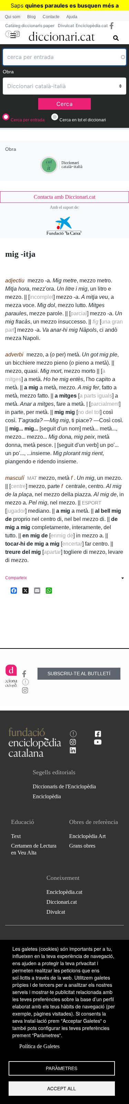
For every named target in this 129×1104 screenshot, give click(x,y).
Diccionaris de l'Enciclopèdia (64, 786)
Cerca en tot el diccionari (83, 120)
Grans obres (82, 846)
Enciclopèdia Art (87, 836)
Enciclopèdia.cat (92, 25)
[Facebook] (14, 590)
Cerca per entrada (28, 120)
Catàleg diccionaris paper (29, 25)
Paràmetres (61, 1068)
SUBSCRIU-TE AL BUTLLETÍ (78, 673)
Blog (31, 16)
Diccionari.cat (61, 902)
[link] (64, 197)
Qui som (12, 16)
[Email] (37, 590)
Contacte (51, 16)
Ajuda (71, 16)
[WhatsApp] (49, 590)
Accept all (61, 1088)
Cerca (64, 103)
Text (16, 836)
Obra (8, 71)
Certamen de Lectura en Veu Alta (33, 849)
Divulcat (66, 25)
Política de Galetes (39, 1046)
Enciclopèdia (47, 796)
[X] (25, 590)
